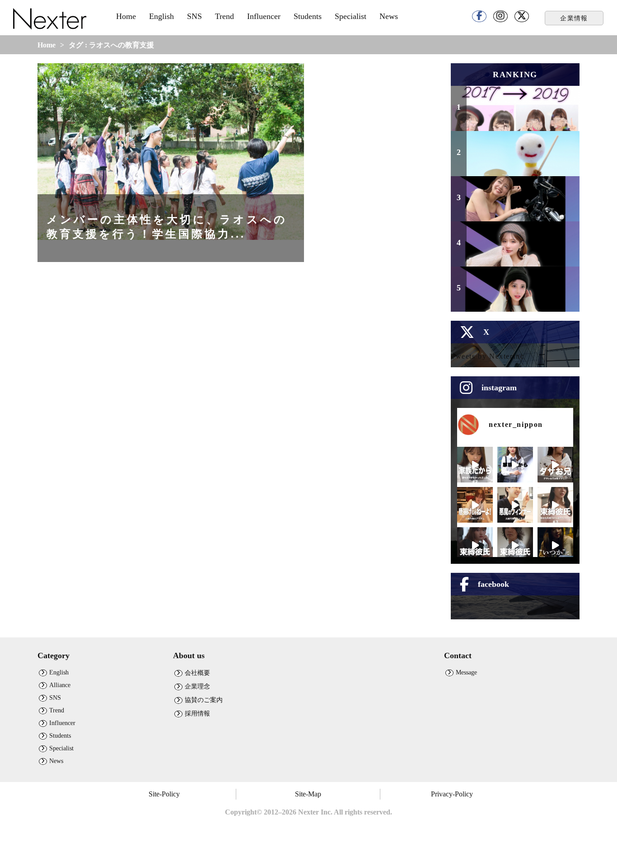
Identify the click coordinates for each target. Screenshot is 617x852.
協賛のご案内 (204, 699)
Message (466, 672)
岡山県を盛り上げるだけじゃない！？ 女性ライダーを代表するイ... (521, 199)
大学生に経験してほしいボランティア (521, 159)
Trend (224, 16)
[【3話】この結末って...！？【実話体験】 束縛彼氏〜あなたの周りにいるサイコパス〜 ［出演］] (555, 505)
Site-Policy (164, 794)
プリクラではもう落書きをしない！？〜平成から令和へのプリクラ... (521, 109)
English (161, 16)
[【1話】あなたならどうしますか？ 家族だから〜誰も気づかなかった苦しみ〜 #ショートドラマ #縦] (515, 464)
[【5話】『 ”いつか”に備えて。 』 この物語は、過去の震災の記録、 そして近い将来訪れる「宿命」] (555, 545)
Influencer (263, 16)
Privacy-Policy (452, 794)
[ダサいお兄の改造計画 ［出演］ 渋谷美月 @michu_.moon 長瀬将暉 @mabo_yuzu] (555, 464)
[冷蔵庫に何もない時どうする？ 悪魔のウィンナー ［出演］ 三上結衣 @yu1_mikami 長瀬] (515, 505)
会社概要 (197, 672)
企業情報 (574, 18)
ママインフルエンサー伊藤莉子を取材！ (521, 294)
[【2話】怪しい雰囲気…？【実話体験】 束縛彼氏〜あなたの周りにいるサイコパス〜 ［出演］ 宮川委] (475, 545)
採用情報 (197, 713)
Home (126, 16)
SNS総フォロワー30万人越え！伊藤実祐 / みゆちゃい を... (521, 249)
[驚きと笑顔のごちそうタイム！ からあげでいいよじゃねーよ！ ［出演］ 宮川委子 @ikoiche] (475, 505)
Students (308, 16)
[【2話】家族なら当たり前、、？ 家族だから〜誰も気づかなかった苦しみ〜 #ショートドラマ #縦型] (475, 464)
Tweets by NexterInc (487, 356)
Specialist (350, 16)
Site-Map (308, 794)
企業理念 (197, 686)
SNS (194, 16)
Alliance (59, 684)
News (388, 16)
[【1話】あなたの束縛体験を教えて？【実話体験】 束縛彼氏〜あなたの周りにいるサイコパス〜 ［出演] (515, 545)
